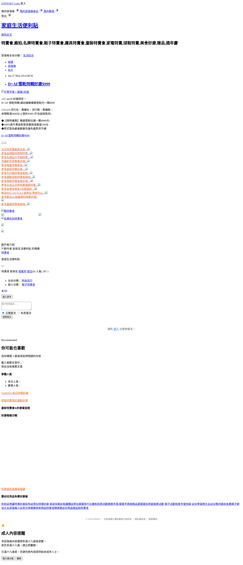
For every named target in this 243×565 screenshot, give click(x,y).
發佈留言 (7, 317)
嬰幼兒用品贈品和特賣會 (74, 508)
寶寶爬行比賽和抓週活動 (93, 504)
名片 (10, 70)
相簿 (10, 62)
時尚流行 (27, 280)
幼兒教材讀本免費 (220, 504)
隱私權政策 (140, 519)
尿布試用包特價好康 (37, 504)
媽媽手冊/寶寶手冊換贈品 (123, 504)
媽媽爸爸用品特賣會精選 (45, 508)
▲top (4, 290)
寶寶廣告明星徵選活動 (151, 504)
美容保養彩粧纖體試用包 (64, 504)
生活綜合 (28, 55)
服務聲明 (153, 519)
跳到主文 (6, 34)
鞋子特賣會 (28, 284)
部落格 (12, 66)
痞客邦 (22, 271)
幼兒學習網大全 (201, 504)
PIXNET (97, 519)
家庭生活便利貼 (19, 26)
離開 (19, 558)
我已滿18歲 (8, 558)
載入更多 (7, 297)
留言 (29, 271)
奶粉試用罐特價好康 (13, 504)
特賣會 (5, 252)
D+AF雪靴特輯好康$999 (29, 84)
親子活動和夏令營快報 (178, 504)
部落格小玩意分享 (19, 508)
